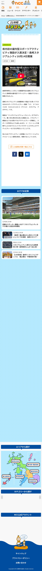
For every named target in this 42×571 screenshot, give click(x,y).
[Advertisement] (21, 350)
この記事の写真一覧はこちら (22, 147)
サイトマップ (21, 553)
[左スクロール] (2, 497)
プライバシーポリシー (21, 558)
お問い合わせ (21, 562)
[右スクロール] (40, 497)
